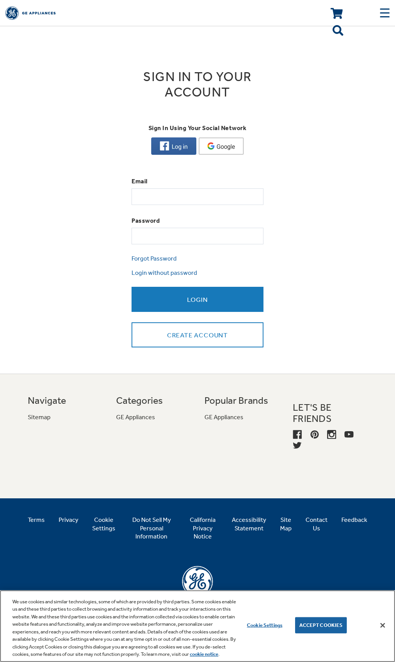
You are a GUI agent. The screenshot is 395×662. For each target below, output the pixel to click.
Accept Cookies (321, 625)
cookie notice (204, 654)
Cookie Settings (264, 625)
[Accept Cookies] (382, 625)
